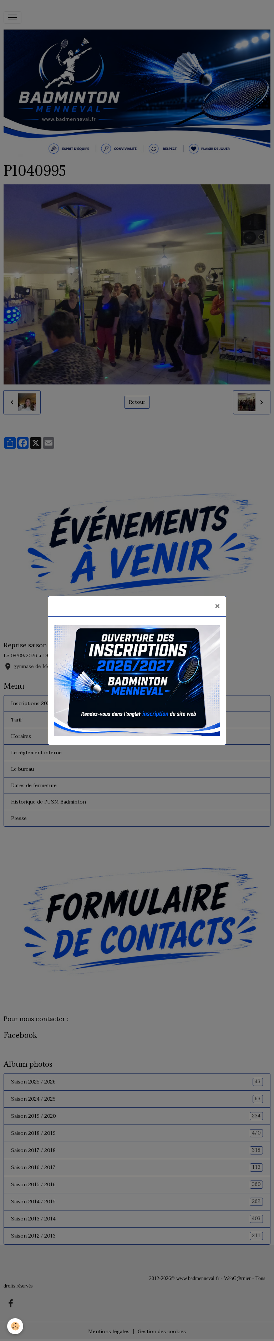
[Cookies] (15, 1326)
